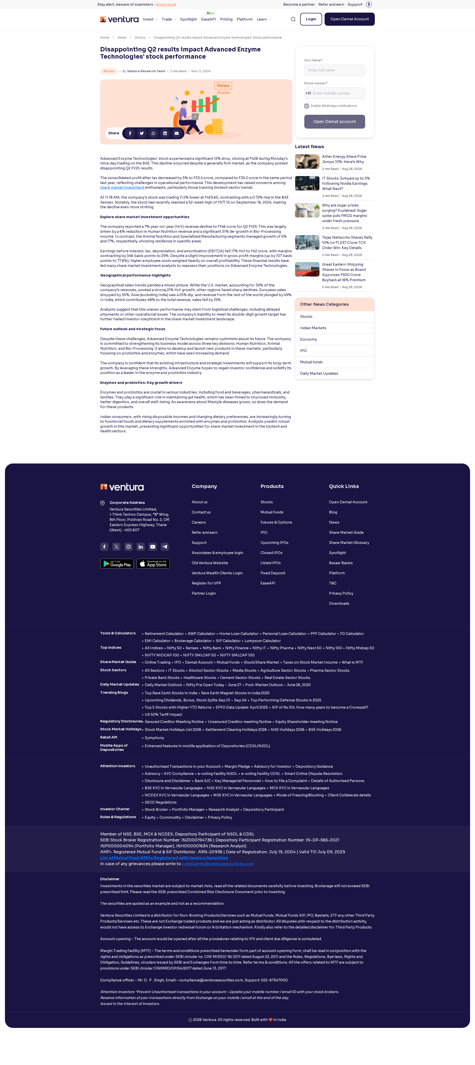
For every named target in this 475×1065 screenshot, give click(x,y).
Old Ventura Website (210, 563)
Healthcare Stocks (200, 677)
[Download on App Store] (153, 564)
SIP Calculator (228, 641)
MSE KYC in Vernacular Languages (242, 795)
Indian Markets (313, 328)
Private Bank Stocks (162, 677)
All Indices (154, 648)
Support (355, 4)
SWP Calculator (201, 633)
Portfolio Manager (188, 809)
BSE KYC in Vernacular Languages (174, 788)
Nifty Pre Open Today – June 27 (213, 685)
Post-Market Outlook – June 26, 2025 (278, 685)
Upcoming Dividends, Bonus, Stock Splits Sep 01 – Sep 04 (196, 700)
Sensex (192, 648)
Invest (148, 19)
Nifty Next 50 (309, 648)
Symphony (154, 738)
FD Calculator (352, 633)
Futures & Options (276, 522)
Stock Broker (156, 809)
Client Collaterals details (349, 795)
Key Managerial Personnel (238, 781)
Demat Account (199, 662)
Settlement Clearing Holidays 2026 (236, 729)
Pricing (226, 19)
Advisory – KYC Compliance (169, 773)
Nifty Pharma (281, 648)
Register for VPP (206, 583)
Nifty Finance (237, 648)
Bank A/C (203, 781)
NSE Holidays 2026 (288, 729)
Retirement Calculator (164, 633)
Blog (333, 512)
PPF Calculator (323, 633)
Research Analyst (224, 809)
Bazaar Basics (341, 563)
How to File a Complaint (286, 781)
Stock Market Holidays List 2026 (173, 729)
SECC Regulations (161, 802)
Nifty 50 (174, 648)
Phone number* (315, 83)
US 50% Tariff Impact (163, 714)
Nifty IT (259, 648)
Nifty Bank (212, 648)
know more (166, 4)
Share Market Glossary (349, 542)
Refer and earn (331, 4)
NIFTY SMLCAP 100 (237, 655)
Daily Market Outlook (163, 685)
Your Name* (313, 60)
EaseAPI (208, 19)
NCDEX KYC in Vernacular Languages (177, 795)
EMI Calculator (157, 641)
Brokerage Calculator (193, 641)
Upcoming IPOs (274, 542)
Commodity (170, 817)
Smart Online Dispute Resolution (313, 773)
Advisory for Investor (272, 766)
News (122, 37)
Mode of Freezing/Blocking (300, 795)
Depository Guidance (314, 766)
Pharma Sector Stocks (330, 670)
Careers (199, 522)
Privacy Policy (341, 593)
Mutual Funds (272, 512)
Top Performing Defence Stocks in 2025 (286, 700)
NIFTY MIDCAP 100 (162, 655)
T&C (332, 583)
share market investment (122, 187)
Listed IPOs (271, 563)
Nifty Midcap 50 (360, 648)
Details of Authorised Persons (337, 781)
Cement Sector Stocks (240, 677)
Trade (167, 19)
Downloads (339, 603)
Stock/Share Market (261, 662)
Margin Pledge (237, 766)
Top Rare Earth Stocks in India (171, 693)
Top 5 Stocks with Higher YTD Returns (178, 707)
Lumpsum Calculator (263, 641)
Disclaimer (194, 817)
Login (311, 19)
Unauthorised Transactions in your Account (183, 766)
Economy (308, 339)
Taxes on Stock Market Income (310, 662)
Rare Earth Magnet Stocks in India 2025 (235, 693)
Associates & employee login (217, 553)
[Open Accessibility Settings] (369, 4)
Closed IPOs (272, 553)
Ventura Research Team (146, 71)
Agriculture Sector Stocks (283, 670)
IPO (303, 350)
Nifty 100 (334, 648)
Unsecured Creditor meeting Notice (239, 721)
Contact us (201, 512)
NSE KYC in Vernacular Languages (236, 788)
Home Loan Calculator (239, 633)
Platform (245, 19)
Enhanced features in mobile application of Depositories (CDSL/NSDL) (207, 746)
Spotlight (188, 19)
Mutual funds (311, 362)
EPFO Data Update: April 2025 (242, 707)
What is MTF (352, 662)
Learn (262, 19)
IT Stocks (176, 670)
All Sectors (154, 670)
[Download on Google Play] (117, 564)
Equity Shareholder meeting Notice (306, 721)
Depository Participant (263, 809)
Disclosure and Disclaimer (168, 781)
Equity (150, 817)
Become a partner (299, 4)
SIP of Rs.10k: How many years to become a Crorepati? (320, 707)
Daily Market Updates (319, 373)
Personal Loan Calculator (284, 633)
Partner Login (204, 593)
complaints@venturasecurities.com (218, 863)
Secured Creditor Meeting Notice (174, 721)
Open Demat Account (350, 19)
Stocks (140, 37)
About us (200, 502)
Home (104, 37)
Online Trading (157, 662)
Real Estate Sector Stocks (287, 677)
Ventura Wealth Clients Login (217, 573)
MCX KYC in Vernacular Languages (299, 788)
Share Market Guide (346, 532)
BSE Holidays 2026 (325, 729)
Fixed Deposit (273, 573)
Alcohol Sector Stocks (209, 670)
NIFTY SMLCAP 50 (199, 655)
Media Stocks (245, 670)
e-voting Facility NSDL (217, 773)
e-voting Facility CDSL (260, 773)
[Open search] (293, 19)
